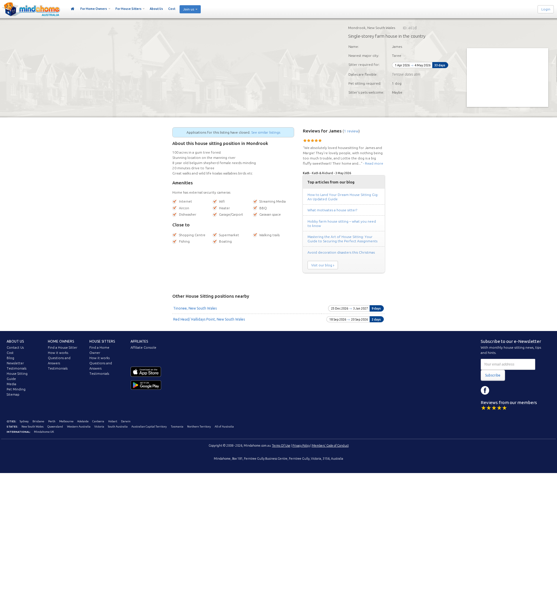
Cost (171, 8)
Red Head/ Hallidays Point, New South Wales (209, 319)
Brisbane (38, 421)
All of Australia (224, 426)
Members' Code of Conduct (330, 445)
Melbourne (66, 421)
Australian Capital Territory (149, 426)
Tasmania (177, 426)
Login (545, 9)
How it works (58, 352)
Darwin (126, 421)
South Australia (118, 426)
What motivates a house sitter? (332, 210)
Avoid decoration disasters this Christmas (341, 252)
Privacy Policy (301, 445)
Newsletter (15, 363)
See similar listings (265, 132)
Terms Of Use (281, 445)
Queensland (55, 426)
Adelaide (82, 421)
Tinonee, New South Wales (195, 308)
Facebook (485, 390)
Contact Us (15, 347)
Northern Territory (199, 426)
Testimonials (16, 368)
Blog (10, 358)
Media (11, 384)
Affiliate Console (143, 347)
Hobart (112, 421)
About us (15, 341)
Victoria (99, 426)
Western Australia (79, 426)
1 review (351, 131)
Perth (51, 421)
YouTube (511, 390)
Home (73, 9)
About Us (156, 8)
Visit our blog (321, 265)
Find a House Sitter (62, 347)
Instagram (498, 390)
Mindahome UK (44, 431)
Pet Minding (16, 389)
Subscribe (492, 375)
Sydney (24, 421)
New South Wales (32, 426)
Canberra (98, 421)
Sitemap (13, 394)
